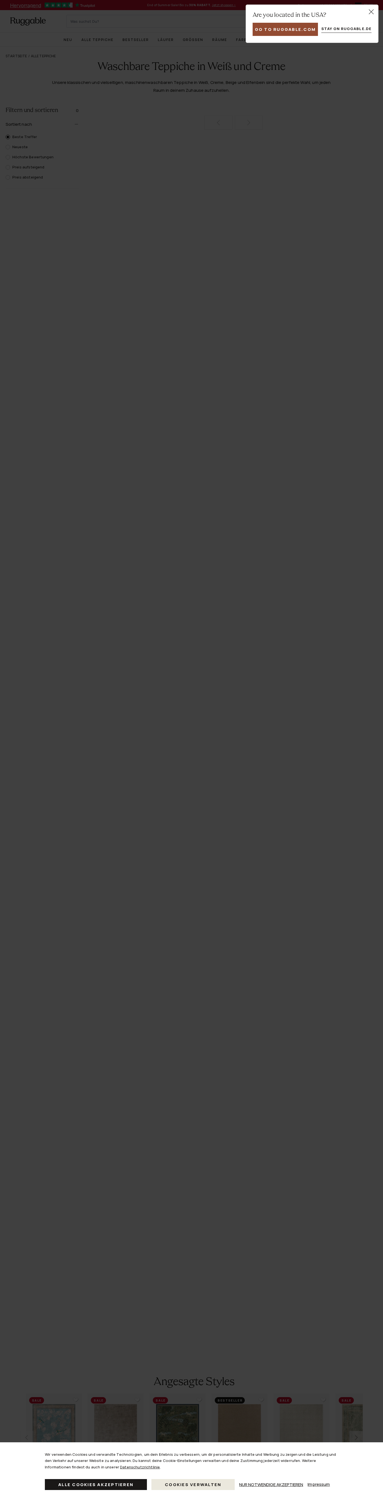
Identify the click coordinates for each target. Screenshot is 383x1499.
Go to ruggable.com (285, 29)
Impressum (319, 1484)
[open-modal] (371, 12)
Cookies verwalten (193, 1484)
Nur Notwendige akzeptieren (271, 1484)
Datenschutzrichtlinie (140, 1467)
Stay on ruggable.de (346, 28)
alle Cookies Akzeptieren (95, 1484)
